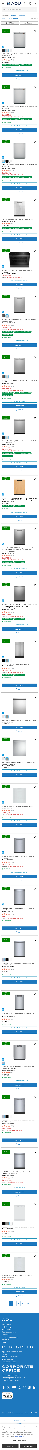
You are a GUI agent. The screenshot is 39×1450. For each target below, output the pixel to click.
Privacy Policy (7, 1359)
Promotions (6, 1335)
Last (27, 1303)
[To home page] (14, 3)
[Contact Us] (30, 3)
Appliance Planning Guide (12, 1352)
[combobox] (29, 23)
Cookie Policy (19, 1436)
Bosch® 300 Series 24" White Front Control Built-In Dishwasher (19, 1227)
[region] (19, 1437)
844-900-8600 (13, 1375)
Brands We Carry (9, 1332)
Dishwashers (22, 15)
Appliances (13, 15)
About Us (6, 1340)
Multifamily (6, 1327)
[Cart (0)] (35, 3)
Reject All (10, 1446)
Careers (5, 1354)
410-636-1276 (20, 1378)
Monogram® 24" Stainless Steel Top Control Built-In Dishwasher (19, 720)
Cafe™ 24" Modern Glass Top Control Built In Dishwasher (17, 219)
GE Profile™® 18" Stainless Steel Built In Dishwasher (16, 664)
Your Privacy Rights (19, 1440)
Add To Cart (20, 75)
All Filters (11, 23)
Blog (4, 1342)
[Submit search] (34, 9)
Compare (20, 79)
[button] (3, 3)
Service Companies (10, 1337)
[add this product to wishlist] (34, 31)
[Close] (36, 1427)
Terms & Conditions (10, 1357)
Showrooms (7, 1330)
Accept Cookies (28, 1446)
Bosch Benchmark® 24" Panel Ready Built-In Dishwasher (17, 806)
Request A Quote (9, 1362)
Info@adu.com (13, 1380)
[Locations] (24, 3)
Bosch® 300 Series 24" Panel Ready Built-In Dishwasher (17, 1275)
